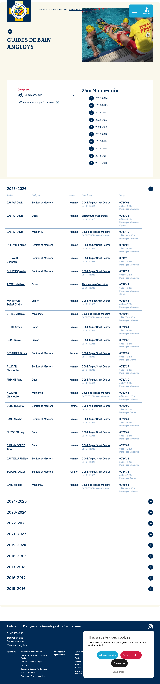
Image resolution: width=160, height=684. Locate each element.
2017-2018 (101, 148)
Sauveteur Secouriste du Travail (34, 669)
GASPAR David (15, 202)
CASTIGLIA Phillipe (17, 458)
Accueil (42, 10)
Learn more (118, 672)
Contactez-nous (15, 641)
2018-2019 (101, 141)
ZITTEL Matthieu (16, 284)
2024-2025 (101, 105)
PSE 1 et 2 (25, 665)
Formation (11, 652)
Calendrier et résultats (57, 10)
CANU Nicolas (14, 419)
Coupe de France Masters (96, 231)
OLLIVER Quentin (16, 271)
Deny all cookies (131, 655)
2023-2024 (101, 112)
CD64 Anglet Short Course (96, 202)
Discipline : (24, 89)
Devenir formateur (28, 672)
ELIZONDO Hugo (16, 432)
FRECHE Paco (14, 379)
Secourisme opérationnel (59, 653)
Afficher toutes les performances (36, 102)
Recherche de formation (31, 652)
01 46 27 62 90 (15, 633)
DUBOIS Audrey (15, 405)
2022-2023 (101, 119)
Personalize (119, 663)
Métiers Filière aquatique (31, 662)
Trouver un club (15, 637)
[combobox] (50, 95)
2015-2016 (101, 163)
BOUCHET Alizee (16, 471)
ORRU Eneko (14, 340)
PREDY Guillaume (16, 245)
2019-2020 (101, 134)
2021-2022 (101, 127)
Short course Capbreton (95, 215)
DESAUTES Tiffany (17, 353)
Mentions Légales (17, 645)
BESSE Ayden (14, 327)
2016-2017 (101, 155)
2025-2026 (101, 98)
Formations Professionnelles (33, 676)
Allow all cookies (107, 655)
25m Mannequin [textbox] (33, 94)
